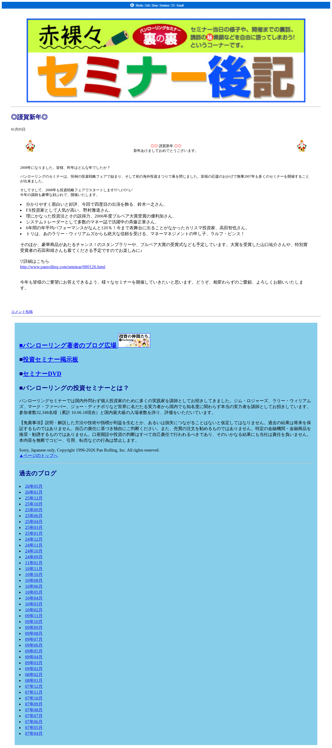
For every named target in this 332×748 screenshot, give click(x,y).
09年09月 (34, 627)
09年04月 (34, 657)
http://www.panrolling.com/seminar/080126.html (62, 266)
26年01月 (34, 492)
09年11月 (34, 615)
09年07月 (34, 639)
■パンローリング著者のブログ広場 (68, 345)
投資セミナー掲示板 (50, 359)
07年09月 (34, 704)
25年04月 (34, 521)
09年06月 (34, 645)
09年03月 (34, 662)
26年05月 (34, 486)
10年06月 (34, 586)
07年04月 (34, 733)
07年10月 (34, 698)
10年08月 (34, 580)
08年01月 (34, 680)
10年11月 (34, 568)
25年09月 (34, 509)
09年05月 (34, 651)
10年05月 (34, 592)
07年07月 (34, 715)
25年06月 (34, 515)
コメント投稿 (22, 312)
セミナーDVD (42, 373)
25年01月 (34, 533)
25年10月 (34, 504)
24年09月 (34, 556)
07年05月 (34, 727)
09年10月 (34, 621)
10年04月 (34, 598)
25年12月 (34, 498)
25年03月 (34, 527)
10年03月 (34, 604)
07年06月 (34, 721)
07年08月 (34, 709)
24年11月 (34, 545)
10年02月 (34, 609)
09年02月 (34, 668)
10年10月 (34, 574)
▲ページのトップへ (38, 455)
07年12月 (34, 686)
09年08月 (34, 633)
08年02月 (34, 674)
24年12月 (34, 539)
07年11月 (34, 692)
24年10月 (34, 551)
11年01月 (34, 562)
